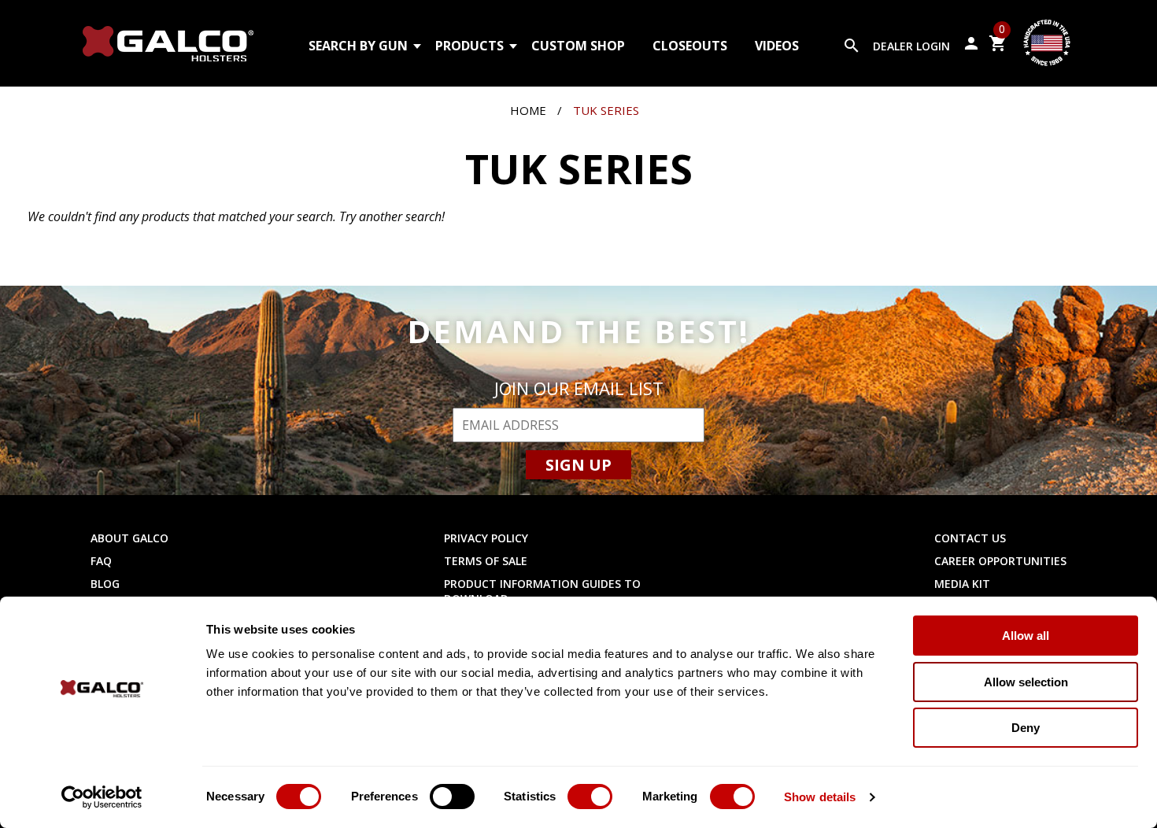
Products (469, 45)
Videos (777, 45)
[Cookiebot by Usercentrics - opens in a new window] (102, 797)
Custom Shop (578, 45)
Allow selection (1026, 682)
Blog (105, 583)
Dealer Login (911, 46)
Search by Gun (358, 45)
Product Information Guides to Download (542, 591)
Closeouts (689, 45)
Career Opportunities (1000, 560)
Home (528, 110)
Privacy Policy (486, 537)
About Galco (129, 537)
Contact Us (970, 537)
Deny (1025, 727)
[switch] (452, 796)
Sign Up (578, 464)
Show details (820, 797)
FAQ (101, 560)
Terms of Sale (485, 560)
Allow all (1025, 635)
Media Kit (962, 583)
